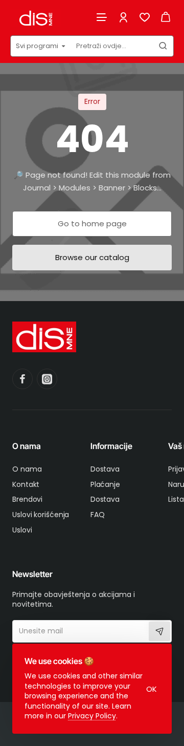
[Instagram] (47, 379)
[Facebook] (22, 379)
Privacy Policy (92, 716)
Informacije (111, 446)
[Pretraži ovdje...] (163, 46)
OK (151, 689)
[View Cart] (165, 16)
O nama (26, 446)
